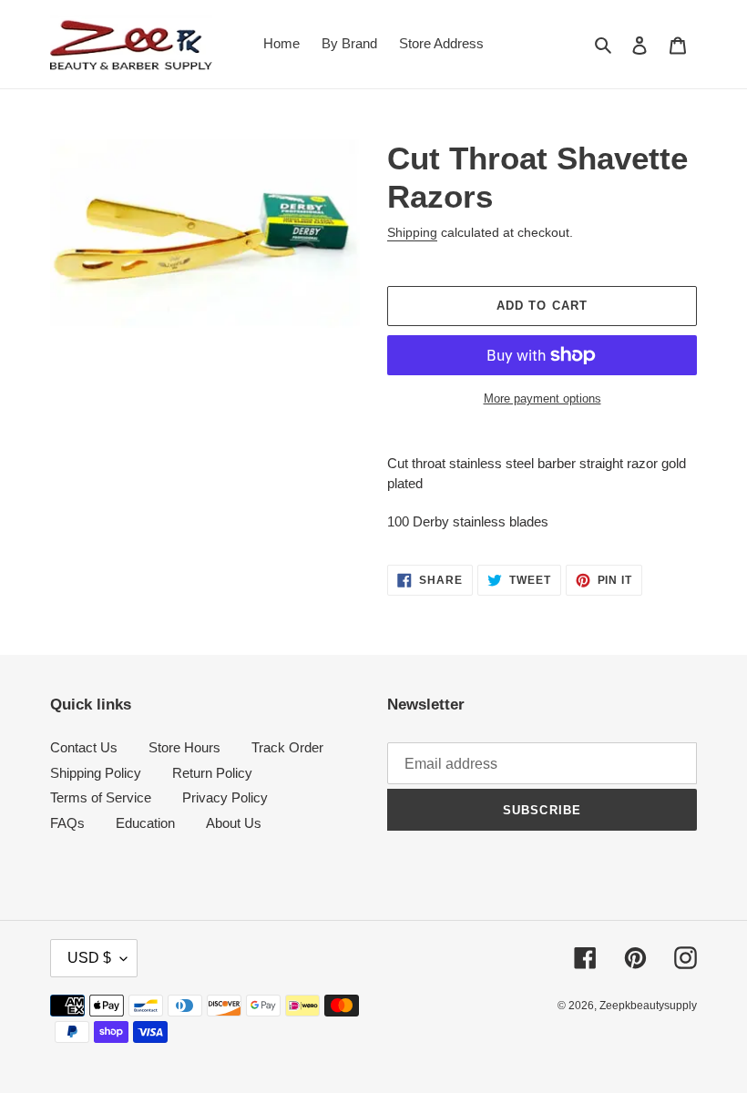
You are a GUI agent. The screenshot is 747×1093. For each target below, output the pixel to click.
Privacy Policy (225, 797)
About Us (233, 823)
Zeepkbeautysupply (648, 1005)
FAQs (67, 823)
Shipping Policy (95, 773)
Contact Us (84, 747)
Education (145, 823)
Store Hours (184, 747)
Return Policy (212, 773)
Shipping (412, 232)
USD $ (89, 957)
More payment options (542, 398)
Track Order (287, 747)
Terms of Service (100, 797)
